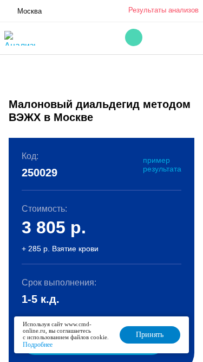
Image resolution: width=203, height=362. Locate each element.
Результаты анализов (163, 10)
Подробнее (38, 344)
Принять (149, 335)
